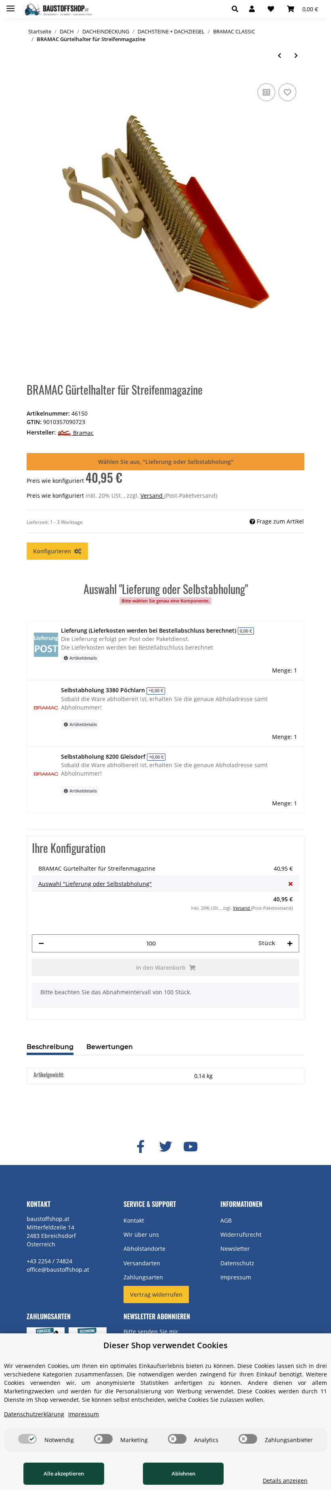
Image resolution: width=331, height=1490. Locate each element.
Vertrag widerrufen (156, 1294)
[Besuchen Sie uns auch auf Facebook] (140, 1147)
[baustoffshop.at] (56, 9)
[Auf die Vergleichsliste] (266, 92)
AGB (226, 1220)
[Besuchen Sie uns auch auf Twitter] (165, 1147)
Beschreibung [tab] (50, 1047)
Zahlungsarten (143, 1277)
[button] (237, 9)
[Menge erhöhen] (290, 943)
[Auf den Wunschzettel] (287, 92)
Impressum (235, 1277)
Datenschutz (237, 1263)
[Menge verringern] (41, 943)
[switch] (27, 1439)
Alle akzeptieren (64, 1473)
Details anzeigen (285, 1480)
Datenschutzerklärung (34, 1414)
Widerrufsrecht (241, 1234)
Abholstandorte (145, 1248)
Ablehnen (183, 1473)
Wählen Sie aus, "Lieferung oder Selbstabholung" (165, 462)
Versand (152, 495)
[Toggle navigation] (10, 5)
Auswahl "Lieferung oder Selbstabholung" (95, 884)
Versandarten (142, 1263)
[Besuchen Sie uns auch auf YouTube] (190, 1147)
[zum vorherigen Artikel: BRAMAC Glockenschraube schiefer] (279, 55)
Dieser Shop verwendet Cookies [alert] (165, 1345)
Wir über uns (141, 1234)
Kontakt (134, 1220)
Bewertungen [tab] (109, 1047)
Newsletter (235, 1248)
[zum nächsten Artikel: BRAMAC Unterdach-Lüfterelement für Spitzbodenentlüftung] (296, 55)
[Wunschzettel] (271, 9)
